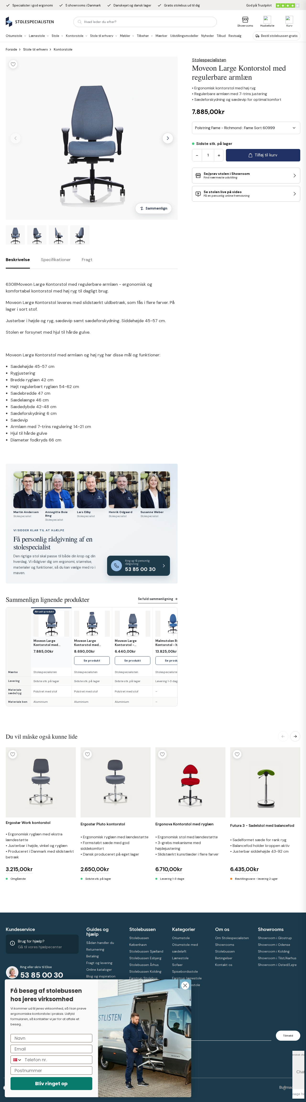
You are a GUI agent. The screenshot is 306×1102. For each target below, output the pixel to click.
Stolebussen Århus (144, 965)
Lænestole (180, 958)
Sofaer (177, 965)
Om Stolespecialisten (232, 938)
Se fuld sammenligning (158, 599)
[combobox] (246, 128)
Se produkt (92, 660)
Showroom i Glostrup (275, 938)
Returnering (95, 949)
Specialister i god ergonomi (29, 5)
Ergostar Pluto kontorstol (103, 824)
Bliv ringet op (51, 1083)
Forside (11, 49)
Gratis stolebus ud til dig (178, 5)
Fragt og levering (99, 963)
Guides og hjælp (97, 931)
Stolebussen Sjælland (146, 951)
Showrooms (245, 26)
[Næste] (167, 138)
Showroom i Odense (274, 944)
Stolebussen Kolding (145, 971)
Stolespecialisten (209, 60)
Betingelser (223, 958)
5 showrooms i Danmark (80, 5)
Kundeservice (20, 929)
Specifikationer (56, 260)
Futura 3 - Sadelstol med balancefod (262, 825)
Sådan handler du (100, 943)
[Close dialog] (185, 985)
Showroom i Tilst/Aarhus (277, 958)
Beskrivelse (18, 260)
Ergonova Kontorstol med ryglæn (184, 824)
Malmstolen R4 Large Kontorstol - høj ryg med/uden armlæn (171, 643)
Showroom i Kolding (274, 951)
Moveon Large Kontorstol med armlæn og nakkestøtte (86, 643)
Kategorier (183, 929)
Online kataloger (99, 969)
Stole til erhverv (35, 49)
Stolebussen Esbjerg (145, 958)
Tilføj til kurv (266, 155)
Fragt (87, 260)
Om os (222, 929)
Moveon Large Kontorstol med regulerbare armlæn (49, 643)
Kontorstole (63, 49)
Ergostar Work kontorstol (28, 822)
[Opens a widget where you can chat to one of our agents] (298, 1074)
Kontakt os (223, 965)
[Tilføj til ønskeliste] (13, 64)
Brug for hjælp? (31, 941)
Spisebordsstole (185, 971)
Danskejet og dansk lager (129, 5)
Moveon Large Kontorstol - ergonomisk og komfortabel (126, 643)
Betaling (92, 956)
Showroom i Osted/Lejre (277, 965)
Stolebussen (142, 929)
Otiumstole (181, 938)
